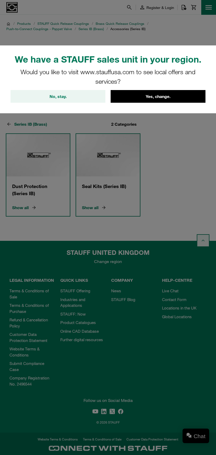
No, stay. (58, 96)
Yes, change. (158, 96)
